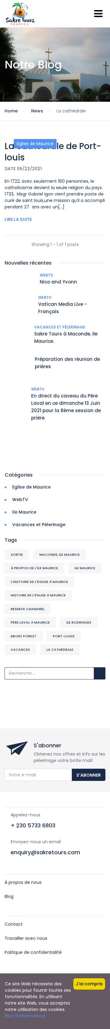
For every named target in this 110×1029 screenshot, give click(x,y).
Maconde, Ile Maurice (59, 554)
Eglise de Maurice (35, 144)
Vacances (20, 649)
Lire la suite (18, 219)
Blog (9, 896)
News (37, 111)
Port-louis (64, 636)
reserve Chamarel (28, 608)
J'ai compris (89, 984)
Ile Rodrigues (78, 622)
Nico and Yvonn (58, 282)
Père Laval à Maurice (30, 622)
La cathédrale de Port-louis (53, 151)
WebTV (46, 275)
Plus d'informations (25, 1016)
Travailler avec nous (26, 938)
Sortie (17, 554)
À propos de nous (23, 882)
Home (11, 111)
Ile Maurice (24, 512)
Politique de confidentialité (33, 952)
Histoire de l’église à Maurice (38, 595)
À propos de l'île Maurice (34, 568)
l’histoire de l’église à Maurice (39, 581)
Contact (14, 924)
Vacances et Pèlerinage (59, 327)
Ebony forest (23, 636)
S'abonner (88, 775)
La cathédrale (59, 649)
